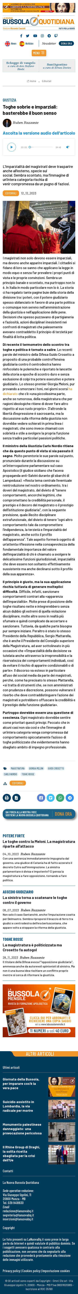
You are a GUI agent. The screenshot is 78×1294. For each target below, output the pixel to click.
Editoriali (46, 81)
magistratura (17, 768)
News (13, 43)
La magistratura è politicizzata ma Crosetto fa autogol (32, 947)
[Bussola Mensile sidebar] (39, 1010)
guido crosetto (56, 768)
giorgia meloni (36, 768)
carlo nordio (10, 774)
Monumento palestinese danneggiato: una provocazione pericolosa (22, 1128)
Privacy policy (11, 1271)
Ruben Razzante (25, 122)
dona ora (66, 43)
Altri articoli (40, 1053)
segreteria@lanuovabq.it (18, 1215)
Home (33, 81)
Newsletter (49, 43)
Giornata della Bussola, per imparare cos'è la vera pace (21, 1083)
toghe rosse (28, 774)
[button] (39, 53)
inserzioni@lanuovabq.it (18, 1219)
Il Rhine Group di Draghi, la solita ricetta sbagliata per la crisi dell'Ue (21, 1153)
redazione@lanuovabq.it (18, 1211)
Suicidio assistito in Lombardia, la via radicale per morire (18, 1106)
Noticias (29, 43)
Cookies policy (31, 1271)
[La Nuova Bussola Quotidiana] (39, 21)
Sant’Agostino (57, 64)
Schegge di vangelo (20, 62)
